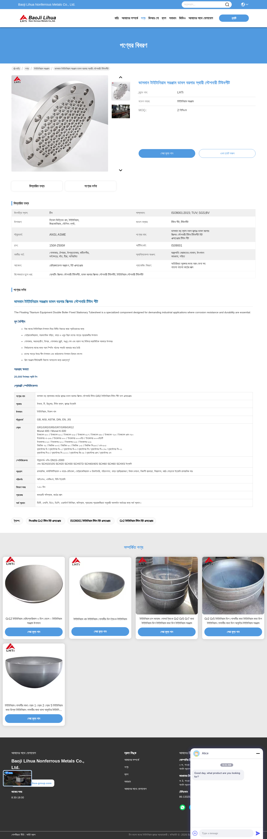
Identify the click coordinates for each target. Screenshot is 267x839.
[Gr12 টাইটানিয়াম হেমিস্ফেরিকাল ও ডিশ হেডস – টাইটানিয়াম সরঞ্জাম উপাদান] (34, 586)
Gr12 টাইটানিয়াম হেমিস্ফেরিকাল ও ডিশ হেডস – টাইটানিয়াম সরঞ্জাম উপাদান (34, 621)
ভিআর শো (153, 18)
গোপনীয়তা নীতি (17, 834)
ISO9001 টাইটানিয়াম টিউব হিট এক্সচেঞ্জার (90, 520)
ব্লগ (164, 18)
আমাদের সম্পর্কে (130, 18)
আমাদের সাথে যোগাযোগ (201, 18)
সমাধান (172, 18)
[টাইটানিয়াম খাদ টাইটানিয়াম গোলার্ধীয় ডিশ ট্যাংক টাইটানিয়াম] (100, 586)
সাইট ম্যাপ (31, 834)
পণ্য (143, 18)
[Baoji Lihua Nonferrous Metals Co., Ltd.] (38, 18)
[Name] (227, 4)
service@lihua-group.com (35, 783)
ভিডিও (182, 18)
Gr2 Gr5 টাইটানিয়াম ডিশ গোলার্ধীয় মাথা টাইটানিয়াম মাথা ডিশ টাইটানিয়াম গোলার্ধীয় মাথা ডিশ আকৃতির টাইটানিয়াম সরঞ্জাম (233, 621)
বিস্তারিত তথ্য (36, 186)
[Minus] (258, 753)
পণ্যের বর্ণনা (90, 186)
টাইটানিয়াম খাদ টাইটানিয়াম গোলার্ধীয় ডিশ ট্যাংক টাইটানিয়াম (100, 619)
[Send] (258, 833)
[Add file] (195, 833)
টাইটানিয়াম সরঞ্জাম (41, 68)
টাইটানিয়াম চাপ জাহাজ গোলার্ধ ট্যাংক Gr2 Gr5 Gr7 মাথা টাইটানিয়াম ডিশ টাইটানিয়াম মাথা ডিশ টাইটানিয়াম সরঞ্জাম (167, 621)
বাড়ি (117, 18)
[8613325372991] (182, 807)
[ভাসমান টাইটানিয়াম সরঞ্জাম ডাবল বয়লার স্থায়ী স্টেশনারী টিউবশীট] (59, 123)
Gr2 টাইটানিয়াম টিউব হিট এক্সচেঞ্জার (136, 520)
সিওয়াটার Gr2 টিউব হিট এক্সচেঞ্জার (45, 520)
